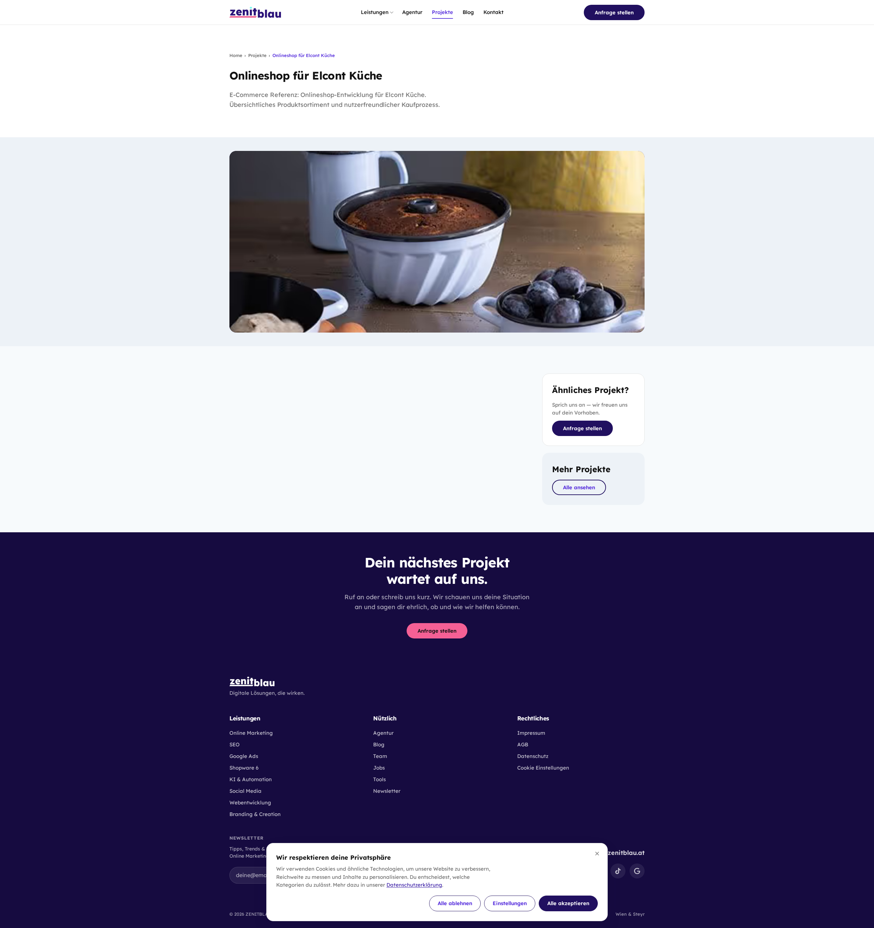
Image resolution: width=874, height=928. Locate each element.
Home (235, 55)
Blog (468, 12)
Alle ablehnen (455, 903)
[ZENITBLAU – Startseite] (255, 12)
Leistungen (375, 12)
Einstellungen (510, 903)
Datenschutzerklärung (414, 885)
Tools (379, 779)
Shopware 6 (243, 767)
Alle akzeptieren (568, 903)
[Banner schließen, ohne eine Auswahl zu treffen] (597, 853)
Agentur (412, 12)
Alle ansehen (579, 487)
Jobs (379, 767)
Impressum (531, 733)
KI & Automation (250, 779)
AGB (522, 744)
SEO (234, 744)
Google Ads (243, 756)
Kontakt (493, 12)
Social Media (245, 791)
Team (380, 756)
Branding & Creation (255, 814)
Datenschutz (532, 756)
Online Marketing (251, 733)
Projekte (442, 12)
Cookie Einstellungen (543, 767)
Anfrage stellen (614, 12)
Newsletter (386, 791)
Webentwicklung (250, 802)
